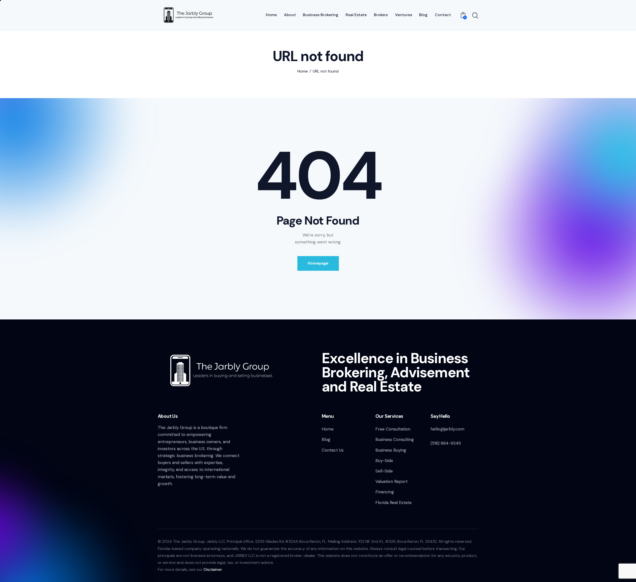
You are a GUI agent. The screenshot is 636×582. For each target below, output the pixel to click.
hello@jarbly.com (447, 429)
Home (302, 71)
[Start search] (475, 16)
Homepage (318, 263)
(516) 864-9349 (446, 443)
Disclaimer (213, 569)
